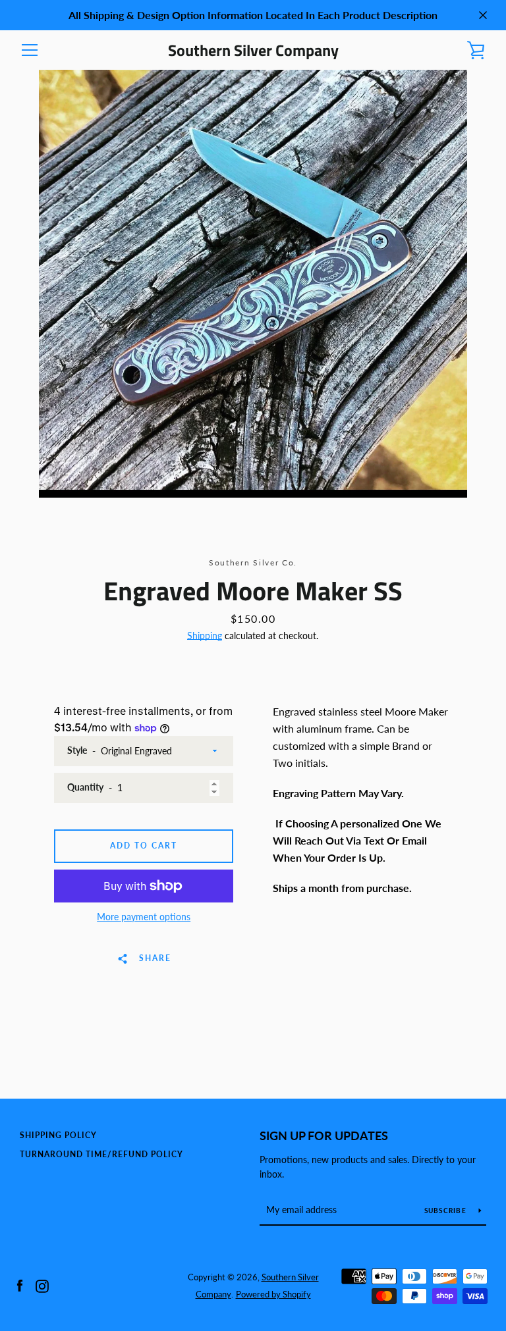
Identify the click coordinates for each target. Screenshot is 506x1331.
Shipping (204, 635)
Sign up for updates (324, 1135)
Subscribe (446, 1210)
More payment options (143, 916)
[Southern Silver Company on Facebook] (19, 1284)
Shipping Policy (58, 1135)
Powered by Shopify (273, 1294)
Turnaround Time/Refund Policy (101, 1154)
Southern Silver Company (253, 50)
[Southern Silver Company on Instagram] (42, 1284)
